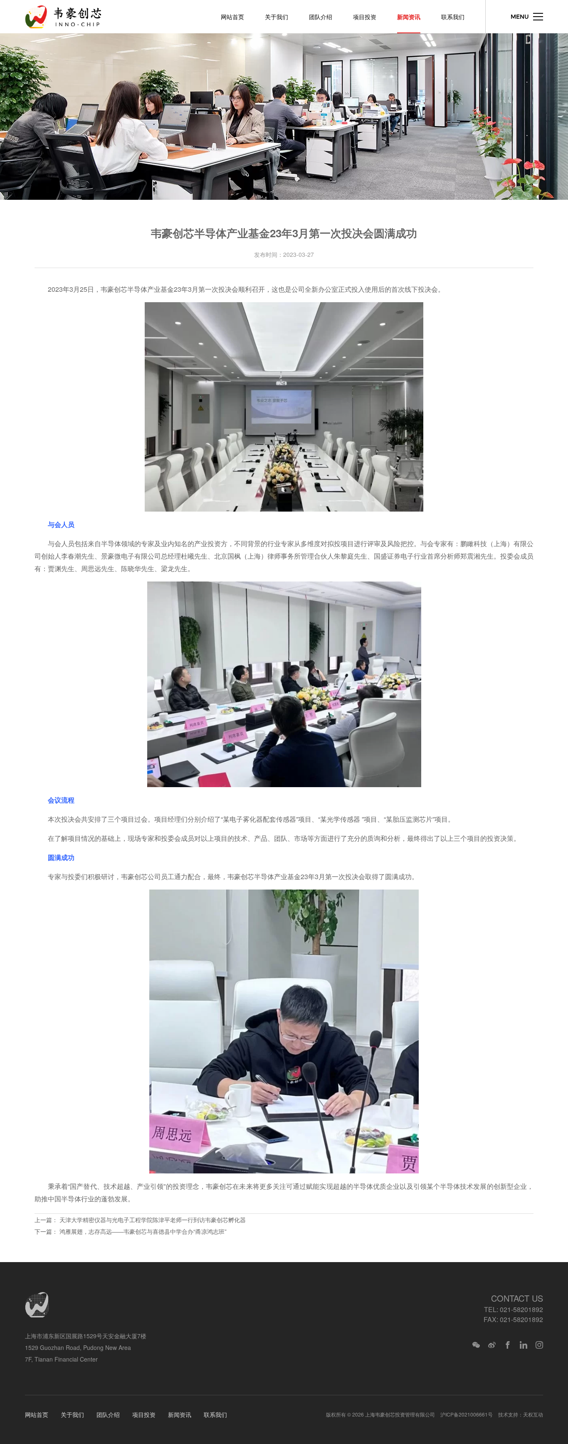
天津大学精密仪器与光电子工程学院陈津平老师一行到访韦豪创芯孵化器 (152, 1219)
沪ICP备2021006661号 (466, 1414)
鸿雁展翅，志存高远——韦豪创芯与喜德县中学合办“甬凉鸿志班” (143, 1231)
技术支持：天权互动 (520, 1414)
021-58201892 (521, 1309)
